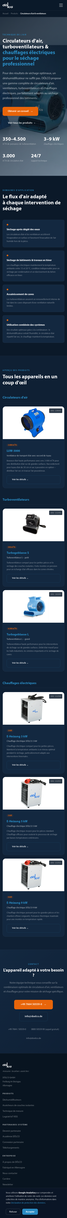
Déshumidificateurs (12, 1100)
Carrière (6, 1179)
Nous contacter (10, 1173)
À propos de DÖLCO (12, 1162)
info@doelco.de (33, 1016)
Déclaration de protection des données (28, 1203)
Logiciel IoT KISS (10, 1117)
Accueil (5, 14)
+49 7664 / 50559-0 (17, 1029)
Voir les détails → (20, 479)
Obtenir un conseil (20, 111)
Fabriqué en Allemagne (14, 1168)
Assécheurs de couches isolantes (18, 1105)
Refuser (13, 1212)
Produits (14, 14)
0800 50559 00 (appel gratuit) (45, 1029)
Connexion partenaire (13, 1142)
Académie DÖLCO (11, 1136)
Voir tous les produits (21, 123)
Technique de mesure (13, 1111)
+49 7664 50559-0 (33, 1004)
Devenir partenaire (12, 1131)
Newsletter (8, 1184)
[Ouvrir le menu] (61, 5)
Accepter (30, 1212)
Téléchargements (11, 1148)
